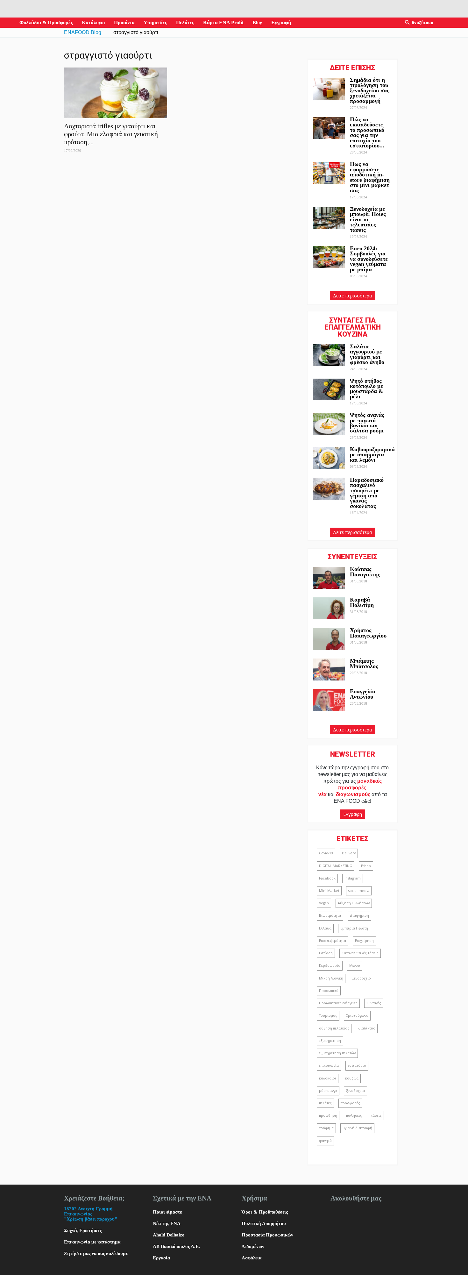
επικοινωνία (329, 1065)
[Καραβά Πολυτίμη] (329, 608)
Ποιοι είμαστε (167, 1211)
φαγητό (325, 1140)
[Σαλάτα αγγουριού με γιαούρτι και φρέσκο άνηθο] (329, 355)
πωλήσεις (354, 1115)
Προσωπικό (328, 990)
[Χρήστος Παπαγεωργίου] (329, 639)
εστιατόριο (357, 1065)
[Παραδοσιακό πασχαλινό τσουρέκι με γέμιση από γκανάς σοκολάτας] (329, 489)
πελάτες (325, 1103)
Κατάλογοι (93, 22)
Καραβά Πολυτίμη (362, 602)
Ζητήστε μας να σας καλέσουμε (96, 1253)
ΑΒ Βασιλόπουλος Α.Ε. (176, 1246)
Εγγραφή (281, 22)
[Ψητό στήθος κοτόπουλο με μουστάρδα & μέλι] (329, 390)
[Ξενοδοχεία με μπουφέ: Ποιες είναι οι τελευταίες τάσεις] (329, 218)
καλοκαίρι (327, 1078)
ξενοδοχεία (355, 1090)
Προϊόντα (124, 22)
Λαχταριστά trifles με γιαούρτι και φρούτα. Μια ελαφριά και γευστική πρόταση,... (111, 134)
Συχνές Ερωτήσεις (83, 1230)
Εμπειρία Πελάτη (354, 928)
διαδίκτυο (366, 1028)
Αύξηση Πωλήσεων (354, 903)
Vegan (324, 903)
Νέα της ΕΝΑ (167, 1223)
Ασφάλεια (251, 1257)
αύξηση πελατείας (334, 1028)
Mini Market (329, 890)
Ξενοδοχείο (361, 978)
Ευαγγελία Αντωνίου (362, 694)
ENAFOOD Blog (82, 32)
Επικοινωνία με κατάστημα (92, 1241)
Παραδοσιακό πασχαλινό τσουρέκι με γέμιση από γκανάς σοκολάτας (367, 493)
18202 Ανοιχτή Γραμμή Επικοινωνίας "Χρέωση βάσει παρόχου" (90, 1214)
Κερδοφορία (329, 965)
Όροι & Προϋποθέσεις (265, 1211)
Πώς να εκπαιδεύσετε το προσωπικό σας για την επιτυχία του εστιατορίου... (367, 132)
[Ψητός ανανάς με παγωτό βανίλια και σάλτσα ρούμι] (329, 424)
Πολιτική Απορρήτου (264, 1223)
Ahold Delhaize (168, 1234)
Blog (257, 22)
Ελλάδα (325, 928)
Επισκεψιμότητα (332, 940)
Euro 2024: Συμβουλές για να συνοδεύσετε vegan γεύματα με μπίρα (369, 259)
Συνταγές (373, 1003)
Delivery (349, 853)
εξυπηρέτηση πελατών (337, 1053)
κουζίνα (351, 1078)
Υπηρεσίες (155, 22)
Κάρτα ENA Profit (223, 22)
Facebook (327, 878)
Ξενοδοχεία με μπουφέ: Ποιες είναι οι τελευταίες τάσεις (368, 219)
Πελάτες (185, 22)
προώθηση (328, 1115)
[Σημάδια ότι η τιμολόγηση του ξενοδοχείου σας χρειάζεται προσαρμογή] (329, 89)
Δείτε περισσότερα (352, 296)
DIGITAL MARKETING (335, 866)
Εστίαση (326, 953)
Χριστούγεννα (357, 1015)
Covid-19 (326, 853)
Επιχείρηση (364, 940)
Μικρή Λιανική (331, 978)
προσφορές (350, 1103)
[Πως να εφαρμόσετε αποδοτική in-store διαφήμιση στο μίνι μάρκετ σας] (329, 173)
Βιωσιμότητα (330, 915)
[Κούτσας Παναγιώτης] (329, 578)
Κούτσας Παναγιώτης (365, 571)
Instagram (352, 878)
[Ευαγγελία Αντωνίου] (329, 700)
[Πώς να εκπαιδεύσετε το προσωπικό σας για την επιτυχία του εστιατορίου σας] (329, 128)
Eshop (366, 866)
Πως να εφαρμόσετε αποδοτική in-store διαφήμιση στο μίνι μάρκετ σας (370, 177)
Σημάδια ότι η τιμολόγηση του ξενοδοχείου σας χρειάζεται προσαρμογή (369, 90)
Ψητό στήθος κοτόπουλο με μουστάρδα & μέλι (366, 389)
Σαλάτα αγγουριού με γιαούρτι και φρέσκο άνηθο (368, 354)
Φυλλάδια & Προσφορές (46, 22)
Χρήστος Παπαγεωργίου (368, 632)
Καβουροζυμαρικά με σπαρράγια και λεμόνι (372, 454)
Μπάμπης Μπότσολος (364, 663)
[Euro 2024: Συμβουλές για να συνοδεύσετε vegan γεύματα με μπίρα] (329, 257)
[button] (407, 23)
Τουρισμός (328, 1015)
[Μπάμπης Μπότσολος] (329, 669)
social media (358, 890)
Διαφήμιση (359, 915)
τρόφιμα (326, 1128)
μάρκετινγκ (328, 1090)
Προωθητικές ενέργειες (338, 1003)
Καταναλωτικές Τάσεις (360, 953)
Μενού (354, 965)
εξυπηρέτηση (330, 1040)
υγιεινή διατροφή (357, 1128)
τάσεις (376, 1115)
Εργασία (161, 1257)
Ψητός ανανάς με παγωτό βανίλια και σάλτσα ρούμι (367, 423)
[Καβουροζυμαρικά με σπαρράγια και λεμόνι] (329, 458)
